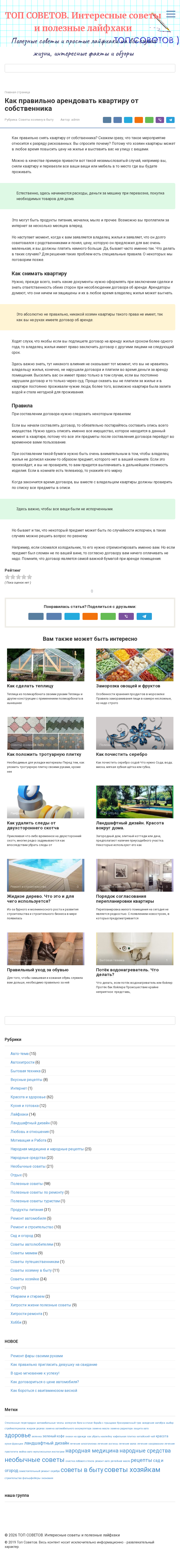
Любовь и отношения (30, 1131)
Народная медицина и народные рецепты (47, 1149)
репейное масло (120, 1461)
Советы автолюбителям (32, 1244)
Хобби (16, 1322)
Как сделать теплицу (30, 686)
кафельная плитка (124, 1436)
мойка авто (25, 1451)
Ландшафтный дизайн (30, 1123)
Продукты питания (27, 1209)
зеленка (37, 1436)
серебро (55, 1471)
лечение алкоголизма (83, 1443)
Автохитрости (22, 1062)
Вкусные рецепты (26, 1079)
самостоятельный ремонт (34, 1471)
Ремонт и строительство (32, 1227)
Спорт (16, 1287)
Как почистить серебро (121, 754)
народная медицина (92, 1450)
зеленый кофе (53, 1436)
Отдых (16, 1175)
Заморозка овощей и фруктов (128, 686)
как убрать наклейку (99, 1436)
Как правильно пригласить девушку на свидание (54, 1364)
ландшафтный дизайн (46, 1443)
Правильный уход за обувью (37, 969)
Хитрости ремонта (26, 1313)
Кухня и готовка (25, 1105)
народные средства (145, 1450)
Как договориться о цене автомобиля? (45, 1382)
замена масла (100, 1428)
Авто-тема (20, 1053)
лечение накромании (150, 1443)
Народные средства (28, 1157)
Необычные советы (28, 1166)
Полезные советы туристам (35, 1201)
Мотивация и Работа (28, 1140)
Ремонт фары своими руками (37, 1356)
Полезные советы (27, 1183)
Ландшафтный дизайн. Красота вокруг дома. (130, 825)
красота (162, 1436)
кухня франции (14, 1443)
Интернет (19, 1088)
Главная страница (17, 92)
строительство (13, 1478)
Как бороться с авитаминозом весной (44, 1390)
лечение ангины (108, 1443)
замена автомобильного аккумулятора (68, 1428)
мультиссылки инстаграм (48, 1451)
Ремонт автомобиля (28, 1218)
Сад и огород (22, 1235)
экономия (47, 1478)
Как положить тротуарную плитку (44, 754)
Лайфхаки (19, 1114)
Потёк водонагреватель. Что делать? (127, 972)
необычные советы (35, 1460)
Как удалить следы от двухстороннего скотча (33, 825)
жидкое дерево (35, 1428)
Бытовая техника (26, 1071)
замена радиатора (121, 1428)
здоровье (18, 1435)
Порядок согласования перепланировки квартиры (125, 899)
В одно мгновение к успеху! (35, 1373)
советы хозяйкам (132, 1470)
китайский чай (146, 1436)
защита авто (141, 1428)
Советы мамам (24, 1253)
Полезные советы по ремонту (37, 1192)
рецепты (141, 1460)
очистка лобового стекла (80, 1461)
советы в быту (82, 1470)
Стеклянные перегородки (20, 1422)
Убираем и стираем (28, 1296)
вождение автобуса (153, 1422)
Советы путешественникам (35, 1261)
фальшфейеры (31, 1478)
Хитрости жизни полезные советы (41, 1305)
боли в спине (85, 1422)
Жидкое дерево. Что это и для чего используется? (40, 899)
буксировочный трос (129, 1422)
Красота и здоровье (28, 1097)
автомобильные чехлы (50, 1422)
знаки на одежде (75, 1436)
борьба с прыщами (105, 1422)
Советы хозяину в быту (36, 119)
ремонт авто (102, 1461)
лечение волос (127, 1443)
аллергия (70, 1422)
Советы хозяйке (25, 1279)
